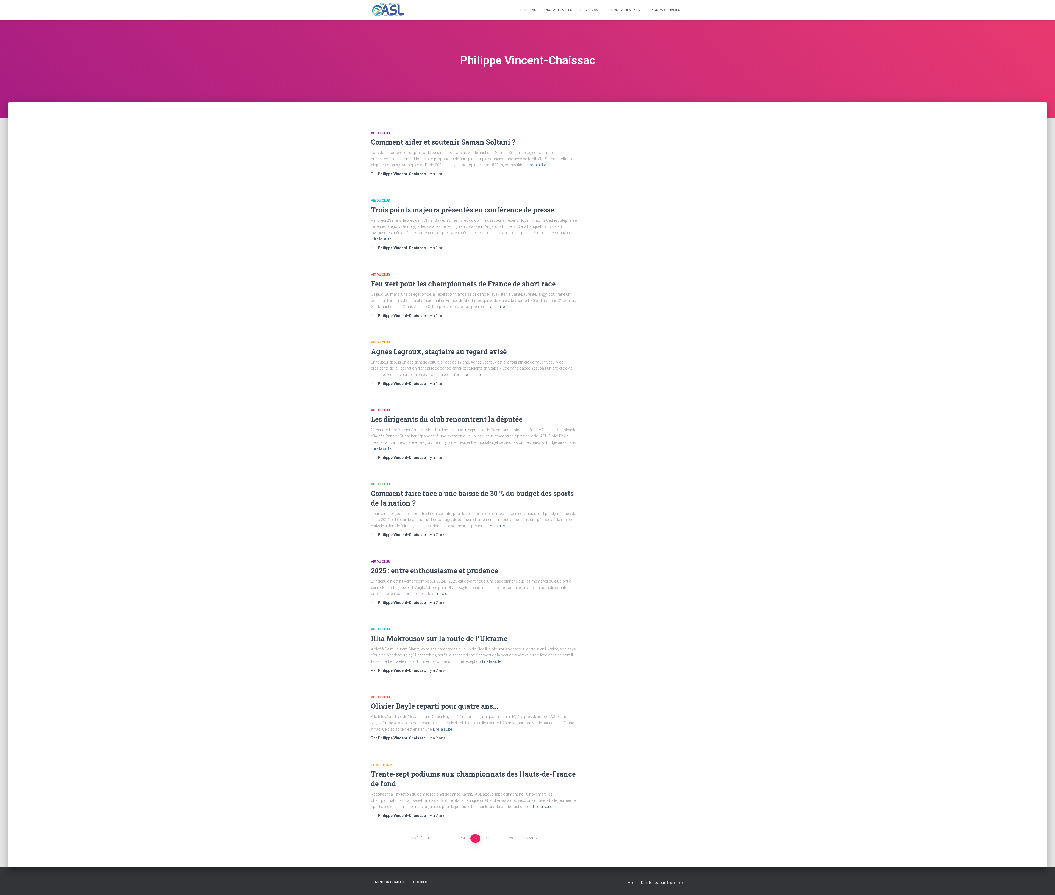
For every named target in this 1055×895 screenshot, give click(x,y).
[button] (601, 10)
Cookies (420, 882)
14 (463, 838)
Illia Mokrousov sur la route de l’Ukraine (439, 638)
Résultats (528, 10)
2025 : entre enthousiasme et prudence (434, 570)
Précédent (421, 838)
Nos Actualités (559, 10)
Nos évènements (625, 10)
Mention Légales (389, 882)
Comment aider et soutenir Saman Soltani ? (443, 141)
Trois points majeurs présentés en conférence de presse (462, 209)
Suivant (528, 838)
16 (488, 838)
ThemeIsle (675, 882)
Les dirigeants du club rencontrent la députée (446, 419)
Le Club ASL (590, 10)
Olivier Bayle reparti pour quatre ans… (434, 706)
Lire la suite (536, 165)
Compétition (382, 765)
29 (511, 838)
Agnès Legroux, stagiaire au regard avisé (439, 351)
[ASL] (387, 10)
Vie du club (380, 133)
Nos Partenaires (665, 10)
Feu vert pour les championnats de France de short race (463, 283)
